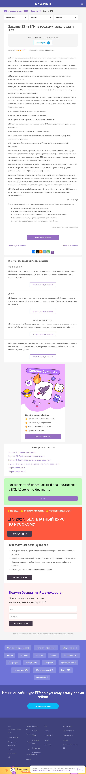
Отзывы (65, 740)
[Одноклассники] (40, 251)
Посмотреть (41, 42)
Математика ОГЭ (21, 670)
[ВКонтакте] (33, 251)
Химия (53, 655)
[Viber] (52, 252)
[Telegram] (44, 251)
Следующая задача (70, 245)
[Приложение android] (9, 758)
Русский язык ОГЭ (68, 662)
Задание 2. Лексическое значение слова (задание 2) (29, 460)
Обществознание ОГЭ (44, 670)
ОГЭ (46, 726)
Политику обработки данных (41, 770)
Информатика (31, 662)
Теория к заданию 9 (16, 467)
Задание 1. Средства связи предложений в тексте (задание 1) (33, 464)
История (24, 655)
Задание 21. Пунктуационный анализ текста (26, 456)
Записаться (18, 534)
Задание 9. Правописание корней (21, 452)
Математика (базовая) (46, 648)
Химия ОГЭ (65, 670)
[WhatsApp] (48, 251)
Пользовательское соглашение (61, 770)
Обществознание (70, 648)
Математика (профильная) (18, 648)
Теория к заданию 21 (17, 471)
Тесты (46, 740)
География (49, 662)
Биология (39, 655)
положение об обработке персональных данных (58, 634)
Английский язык (70, 655)
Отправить (19, 623)
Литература (13, 662)
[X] (37, 251)
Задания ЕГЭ (49, 735)
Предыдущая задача (17, 245)
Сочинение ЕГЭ (68, 735)
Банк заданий (67, 726)
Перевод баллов (68, 731)
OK (80, 769)
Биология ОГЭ (42, 677)
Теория (47, 731)
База (28, 750)
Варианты (48, 745)
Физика (10, 655)
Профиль (30, 742)
